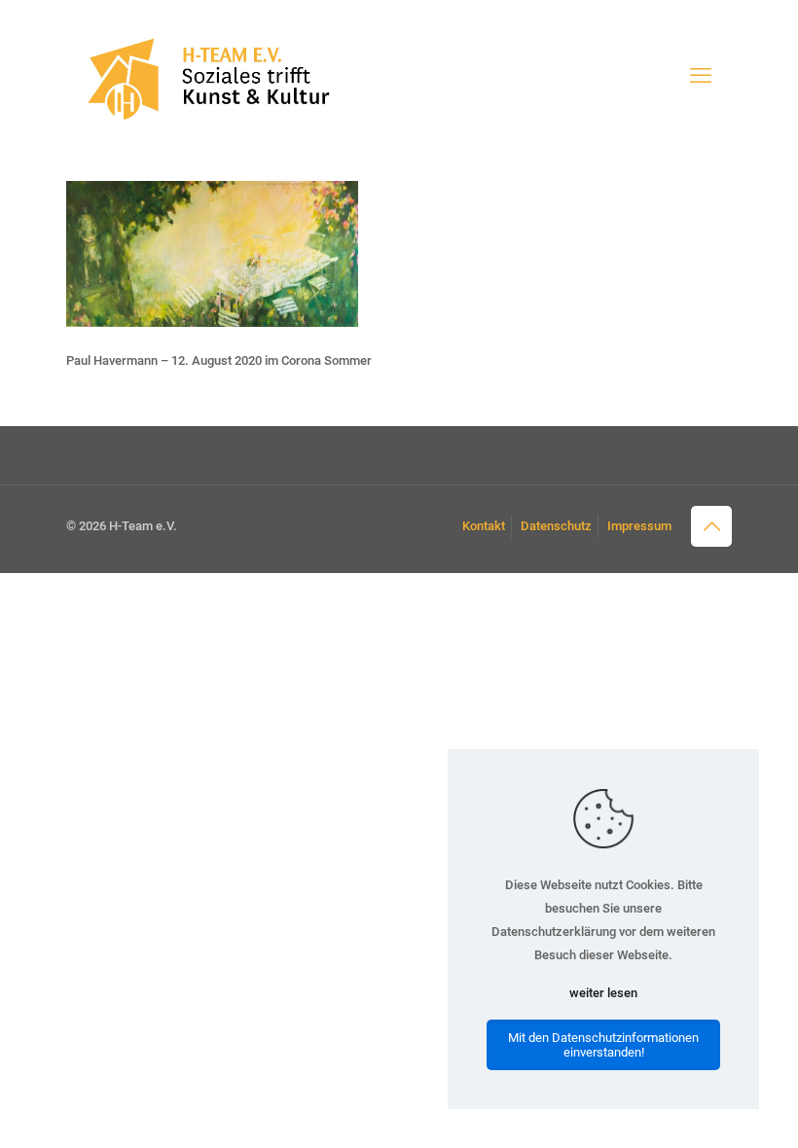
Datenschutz (556, 526)
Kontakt (483, 526)
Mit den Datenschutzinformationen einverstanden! (603, 1044)
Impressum (639, 526)
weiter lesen (603, 993)
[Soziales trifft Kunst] (205, 75)
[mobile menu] (700, 75)
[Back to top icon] (711, 526)
